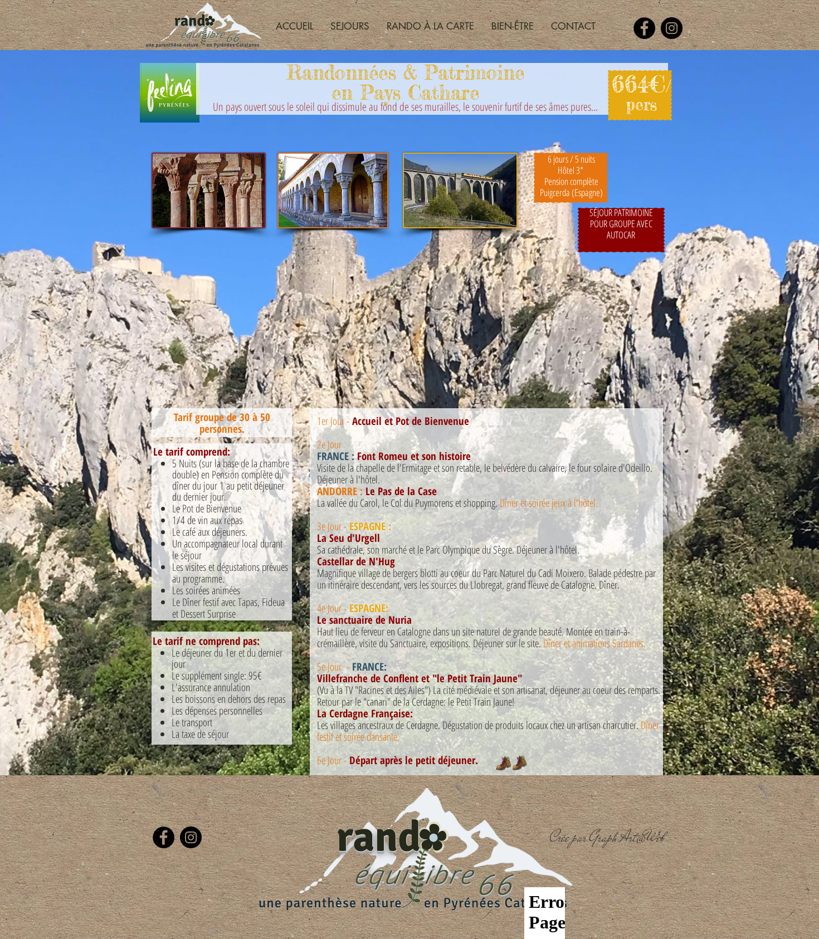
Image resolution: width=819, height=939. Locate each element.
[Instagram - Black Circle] (671, 28)
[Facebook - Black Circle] (644, 28)
